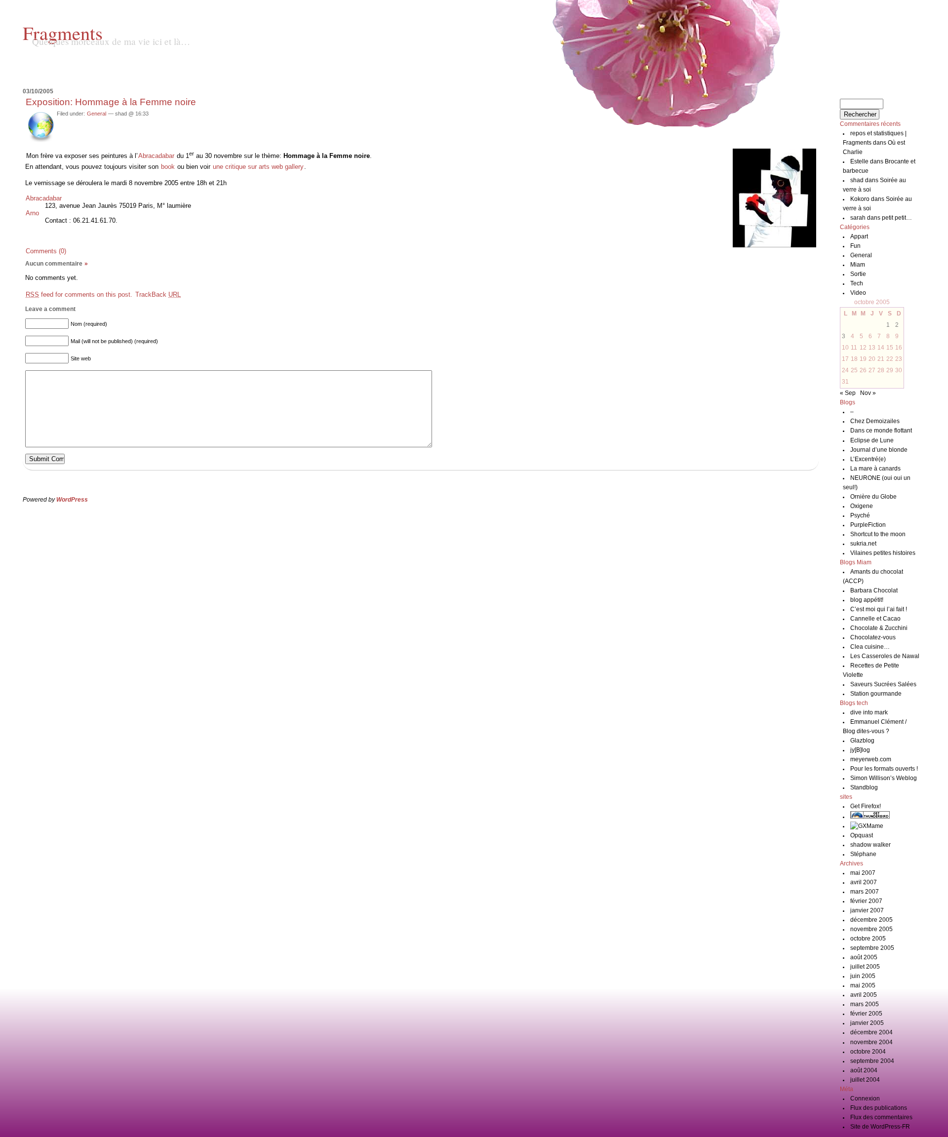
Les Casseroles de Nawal (884, 656)
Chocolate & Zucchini (879, 628)
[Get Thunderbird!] (870, 817)
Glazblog (862, 741)
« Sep (848, 393)
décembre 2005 (871, 920)
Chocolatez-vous (873, 637)
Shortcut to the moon (878, 534)
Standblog (864, 787)
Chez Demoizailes (875, 421)
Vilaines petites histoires (882, 553)
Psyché (860, 515)
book (168, 166)
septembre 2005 (872, 948)
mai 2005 (862, 985)
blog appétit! (866, 600)
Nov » (868, 393)
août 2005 (863, 957)
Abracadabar (156, 155)
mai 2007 (862, 873)
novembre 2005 (871, 929)
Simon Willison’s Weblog (883, 778)
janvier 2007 (867, 910)
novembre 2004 (871, 1042)
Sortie (858, 274)
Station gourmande (876, 694)
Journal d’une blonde (879, 450)
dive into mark (869, 712)
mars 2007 (864, 892)
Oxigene (861, 506)
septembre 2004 (872, 1061)
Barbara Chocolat (874, 590)
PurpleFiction (868, 525)
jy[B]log (860, 750)
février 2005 (866, 1014)
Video (858, 293)
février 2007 (866, 901)
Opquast (861, 835)
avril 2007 (863, 882)
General (861, 255)
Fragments (63, 32)
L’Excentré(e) (868, 459)
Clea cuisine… (870, 647)
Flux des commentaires (881, 1117)
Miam (857, 265)
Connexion (865, 1098)
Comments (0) (46, 251)
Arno (32, 213)
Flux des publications (878, 1108)
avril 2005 (863, 995)
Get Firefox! (865, 806)
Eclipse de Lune (872, 440)
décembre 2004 (871, 1032)
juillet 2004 (865, 1080)
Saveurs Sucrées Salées (883, 684)
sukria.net (863, 544)
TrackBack (158, 294)
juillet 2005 (865, 967)
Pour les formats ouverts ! (884, 769)
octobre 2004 (868, 1052)
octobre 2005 (868, 938)
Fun (855, 246)
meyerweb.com (870, 759)
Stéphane (863, 854)
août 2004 (863, 1070)
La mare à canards (875, 468)
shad (857, 180)
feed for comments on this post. (79, 294)
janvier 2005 (867, 1023)
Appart (859, 236)
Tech (856, 283)
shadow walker (870, 845)
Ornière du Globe (873, 497)
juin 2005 (862, 976)
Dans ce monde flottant (881, 430)
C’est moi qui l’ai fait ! (878, 609)
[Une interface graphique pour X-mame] (866, 826)
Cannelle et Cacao (875, 619)
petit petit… (897, 218)
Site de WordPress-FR (880, 1127)
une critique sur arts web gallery (258, 166)
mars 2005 (864, 1004)
